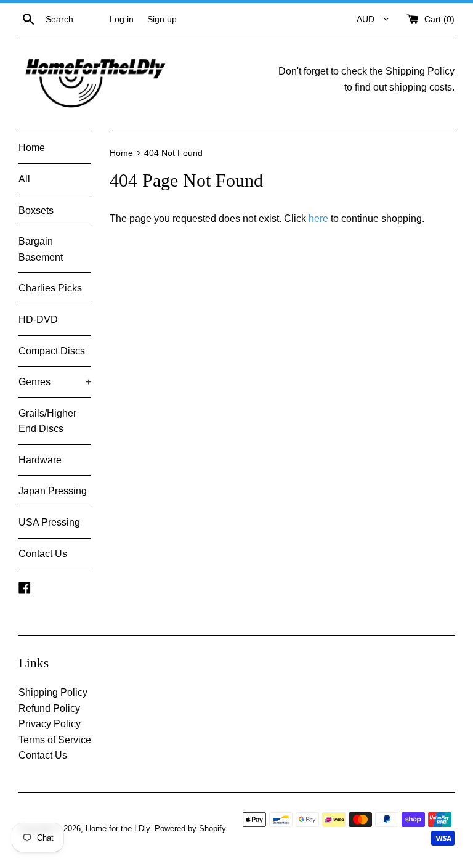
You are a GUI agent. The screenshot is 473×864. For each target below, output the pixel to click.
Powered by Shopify (190, 828)
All (24, 179)
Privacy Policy (49, 724)
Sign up (162, 19)
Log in (122, 19)
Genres (54, 382)
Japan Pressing (52, 491)
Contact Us (42, 553)
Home (31, 147)
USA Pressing (49, 522)
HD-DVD (38, 319)
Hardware (40, 460)
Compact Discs (51, 351)
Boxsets (36, 210)
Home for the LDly (118, 828)
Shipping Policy (420, 71)
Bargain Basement (40, 249)
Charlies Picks (50, 288)
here (318, 218)
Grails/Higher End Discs (47, 421)
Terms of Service (54, 740)
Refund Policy (49, 708)
